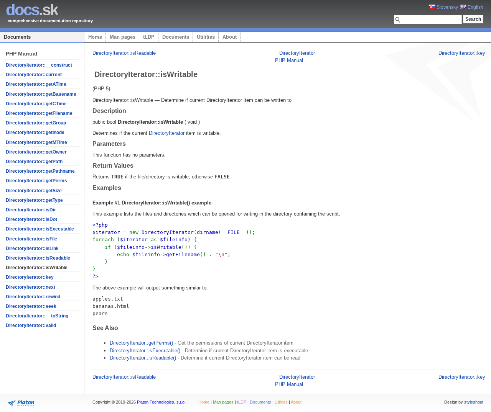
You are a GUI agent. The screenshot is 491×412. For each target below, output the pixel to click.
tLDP (149, 37)
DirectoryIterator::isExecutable (40, 229)
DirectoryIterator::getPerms (36, 180)
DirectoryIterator (297, 53)
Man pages (122, 37)
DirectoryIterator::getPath (34, 161)
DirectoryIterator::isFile (31, 239)
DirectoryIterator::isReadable (38, 258)
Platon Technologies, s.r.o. (161, 402)
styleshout (473, 402)
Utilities (206, 37)
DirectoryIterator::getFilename (39, 113)
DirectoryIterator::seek (31, 306)
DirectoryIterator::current (34, 74)
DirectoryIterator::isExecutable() (145, 350)
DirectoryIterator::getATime (36, 84)
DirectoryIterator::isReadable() (143, 358)
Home (95, 37)
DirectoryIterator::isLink (32, 248)
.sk (32, 10)
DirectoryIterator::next (30, 287)
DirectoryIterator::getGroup (36, 123)
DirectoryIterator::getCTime (36, 103)
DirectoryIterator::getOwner (36, 152)
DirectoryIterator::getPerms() (141, 343)
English (474, 7)
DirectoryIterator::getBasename (41, 94)
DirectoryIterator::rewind (33, 296)
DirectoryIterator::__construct (39, 65)
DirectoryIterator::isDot (31, 219)
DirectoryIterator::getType (34, 200)
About (229, 37)
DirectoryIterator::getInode (35, 132)
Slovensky (446, 7)
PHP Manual (289, 60)
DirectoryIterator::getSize (34, 190)
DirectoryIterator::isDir (31, 210)
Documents (17, 37)
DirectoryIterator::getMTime (36, 142)
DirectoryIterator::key (30, 277)
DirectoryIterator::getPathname (40, 171)
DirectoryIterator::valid (31, 325)
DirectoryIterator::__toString (37, 316)
